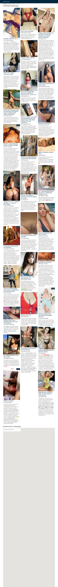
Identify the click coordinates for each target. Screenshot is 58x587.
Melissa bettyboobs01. (44, 123)
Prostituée (5, 3)
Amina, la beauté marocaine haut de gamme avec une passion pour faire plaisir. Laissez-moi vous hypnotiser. (29, 119)
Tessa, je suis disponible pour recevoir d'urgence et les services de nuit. (11, 290)
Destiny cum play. (9, 401)
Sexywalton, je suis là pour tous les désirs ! (28, 348)
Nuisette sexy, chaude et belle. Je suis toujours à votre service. (45, 394)
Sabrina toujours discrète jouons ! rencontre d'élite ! (11, 144)
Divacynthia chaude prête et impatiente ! (11, 246)
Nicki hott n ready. (9, 73)
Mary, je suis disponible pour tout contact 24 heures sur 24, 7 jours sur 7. (29, 93)
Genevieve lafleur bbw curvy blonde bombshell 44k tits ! (45, 315)
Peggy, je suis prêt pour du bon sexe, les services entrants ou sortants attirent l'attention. (46, 35)
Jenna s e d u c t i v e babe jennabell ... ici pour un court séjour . (11, 203)
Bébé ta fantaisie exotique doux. (45, 153)
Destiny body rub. (26, 315)
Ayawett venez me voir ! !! (11, 38)
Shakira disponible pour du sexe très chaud (46, 351)
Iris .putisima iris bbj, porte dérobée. (28, 236)
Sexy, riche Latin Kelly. (27, 31)
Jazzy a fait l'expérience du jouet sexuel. (46, 84)
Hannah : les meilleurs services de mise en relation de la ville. (29, 197)
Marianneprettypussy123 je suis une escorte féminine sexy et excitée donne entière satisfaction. (11, 112)
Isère (13, 3)
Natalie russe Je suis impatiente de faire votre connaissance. (11, 322)
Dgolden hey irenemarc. (45, 262)
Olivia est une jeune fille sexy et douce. (45, 233)
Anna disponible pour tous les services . (11, 356)
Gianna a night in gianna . (28, 57)
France (9, 3)
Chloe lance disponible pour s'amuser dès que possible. (29, 157)
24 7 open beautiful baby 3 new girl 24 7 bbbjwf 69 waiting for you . (46, 193)
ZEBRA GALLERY (6, 1)
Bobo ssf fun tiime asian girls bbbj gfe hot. (28, 277)
